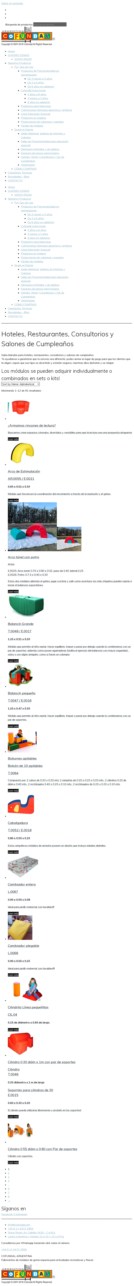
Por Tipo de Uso (23, 67)
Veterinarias (28, 164)
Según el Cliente (23, 129)
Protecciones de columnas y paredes (42, 121)
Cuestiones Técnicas (20, 172)
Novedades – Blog (18, 176)
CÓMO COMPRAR (25, 168)
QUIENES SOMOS (18, 55)
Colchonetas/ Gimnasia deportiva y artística (46, 110)
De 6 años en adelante (40, 86)
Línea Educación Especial (35, 114)
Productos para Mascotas (36, 106)
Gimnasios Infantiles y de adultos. (40, 149)
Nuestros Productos (19, 63)
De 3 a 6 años (35, 82)
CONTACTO (15, 180)
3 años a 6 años (36, 94)
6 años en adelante (38, 102)
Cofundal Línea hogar (33, 90)
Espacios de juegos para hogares (40, 153)
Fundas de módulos (32, 125)
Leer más (13, 439)
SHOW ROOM (23, 59)
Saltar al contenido (12, 3)
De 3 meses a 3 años (39, 78)
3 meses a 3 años (37, 98)
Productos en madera (33, 117)
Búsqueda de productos (19, 24)
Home (11, 51)
